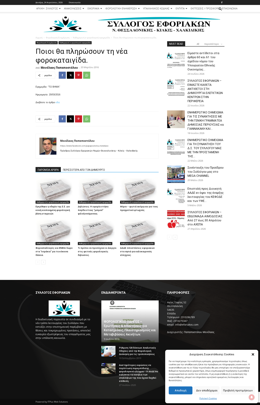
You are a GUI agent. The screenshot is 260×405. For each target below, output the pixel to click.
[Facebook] (221, 2)
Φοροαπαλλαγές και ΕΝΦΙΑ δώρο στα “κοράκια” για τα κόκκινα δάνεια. (54, 251)
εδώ (58, 102)
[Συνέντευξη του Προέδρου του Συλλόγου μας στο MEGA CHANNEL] (176, 174)
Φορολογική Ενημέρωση (58, 37)
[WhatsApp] (86, 75)
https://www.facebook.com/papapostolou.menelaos (84, 146)
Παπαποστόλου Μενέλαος (199, 332)
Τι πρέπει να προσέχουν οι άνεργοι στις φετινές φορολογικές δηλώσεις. (97, 251)
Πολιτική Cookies (208, 398)
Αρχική (39, 37)
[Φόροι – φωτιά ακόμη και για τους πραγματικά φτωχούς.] (139, 190)
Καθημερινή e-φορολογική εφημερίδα (91, 37)
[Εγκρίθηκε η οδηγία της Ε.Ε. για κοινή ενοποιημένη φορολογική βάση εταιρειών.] (55, 190)
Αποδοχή (180, 390)
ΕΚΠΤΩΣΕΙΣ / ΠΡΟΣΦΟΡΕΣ (205, 8)
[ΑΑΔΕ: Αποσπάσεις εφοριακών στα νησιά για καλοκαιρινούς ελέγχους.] (139, 232)
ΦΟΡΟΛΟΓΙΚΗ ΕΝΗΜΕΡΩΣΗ (121, 8)
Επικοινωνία (74, 2)
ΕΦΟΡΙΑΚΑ (93, 8)
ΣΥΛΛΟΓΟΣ (52, 8)
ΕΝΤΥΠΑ (180, 8)
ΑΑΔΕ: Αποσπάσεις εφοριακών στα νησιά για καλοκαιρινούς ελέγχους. (137, 251)
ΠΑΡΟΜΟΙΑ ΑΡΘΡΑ (48, 169)
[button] (253, 354)
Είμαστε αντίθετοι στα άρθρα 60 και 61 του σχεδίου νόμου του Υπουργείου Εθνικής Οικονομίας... (203, 61)
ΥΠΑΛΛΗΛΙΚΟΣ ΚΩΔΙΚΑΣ (156, 8)
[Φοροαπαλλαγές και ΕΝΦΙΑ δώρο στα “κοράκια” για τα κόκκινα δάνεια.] (55, 232)
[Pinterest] (78, 75)
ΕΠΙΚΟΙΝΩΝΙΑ (229, 8)
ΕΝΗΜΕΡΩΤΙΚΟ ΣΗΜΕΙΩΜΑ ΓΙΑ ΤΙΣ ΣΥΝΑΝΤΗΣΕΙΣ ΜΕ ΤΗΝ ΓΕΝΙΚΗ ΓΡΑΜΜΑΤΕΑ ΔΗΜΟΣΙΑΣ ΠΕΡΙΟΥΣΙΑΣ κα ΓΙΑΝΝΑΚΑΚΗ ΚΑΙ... (205, 120)
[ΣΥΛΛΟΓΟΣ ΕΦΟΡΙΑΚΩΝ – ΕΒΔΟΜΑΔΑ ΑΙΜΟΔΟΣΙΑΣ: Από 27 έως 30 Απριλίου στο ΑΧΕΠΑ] (176, 219)
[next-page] (43, 262)
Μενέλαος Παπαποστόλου (59, 68)
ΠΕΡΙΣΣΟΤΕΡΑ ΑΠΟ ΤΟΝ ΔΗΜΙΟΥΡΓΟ (84, 169)
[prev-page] (38, 262)
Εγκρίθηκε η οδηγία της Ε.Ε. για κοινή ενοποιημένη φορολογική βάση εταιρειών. (53, 210)
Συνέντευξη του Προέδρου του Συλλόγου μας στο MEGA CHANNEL (205, 171)
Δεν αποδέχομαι (206, 390)
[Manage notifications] (252, 397)
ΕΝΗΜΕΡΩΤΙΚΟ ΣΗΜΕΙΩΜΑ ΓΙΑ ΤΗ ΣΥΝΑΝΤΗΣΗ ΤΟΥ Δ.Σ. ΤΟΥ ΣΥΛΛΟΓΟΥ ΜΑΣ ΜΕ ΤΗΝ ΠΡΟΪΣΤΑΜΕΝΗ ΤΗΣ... (205, 148)
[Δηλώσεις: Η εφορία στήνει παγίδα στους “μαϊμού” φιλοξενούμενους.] (97, 190)
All (198, 44)
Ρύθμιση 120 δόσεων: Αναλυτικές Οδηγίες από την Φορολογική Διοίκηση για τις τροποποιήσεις (137, 350)
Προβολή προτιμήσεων (238, 390)
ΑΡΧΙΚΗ (40, 8)
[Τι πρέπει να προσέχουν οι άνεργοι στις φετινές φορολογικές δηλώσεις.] (97, 232)
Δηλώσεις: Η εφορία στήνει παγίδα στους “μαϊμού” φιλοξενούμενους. (93, 210)
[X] (70, 75)
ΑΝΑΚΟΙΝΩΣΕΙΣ (72, 8)
